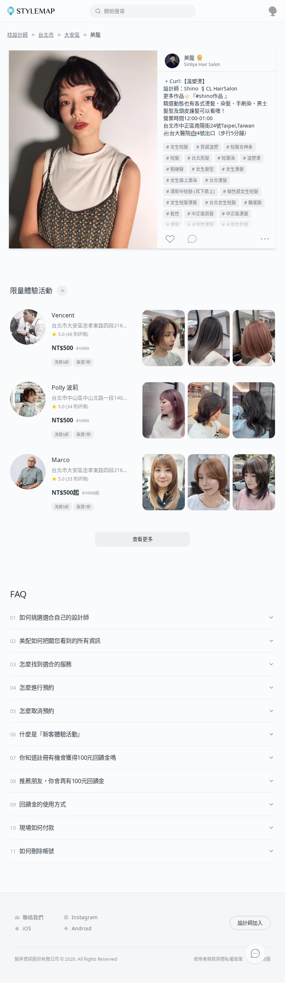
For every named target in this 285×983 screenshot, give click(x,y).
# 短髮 (172, 158)
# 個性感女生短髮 (240, 191)
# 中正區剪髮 (200, 214)
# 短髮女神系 (239, 147)
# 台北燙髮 (216, 180)
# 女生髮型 (203, 169)
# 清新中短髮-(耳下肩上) (190, 191)
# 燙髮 (172, 225)
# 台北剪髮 (198, 158)
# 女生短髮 (177, 147)
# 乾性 (172, 214)
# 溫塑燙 (252, 158)
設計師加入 (250, 922)
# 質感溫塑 (207, 147)
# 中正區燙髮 (235, 214)
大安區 (72, 34)
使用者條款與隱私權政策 (218, 959)
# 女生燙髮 (233, 169)
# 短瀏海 (226, 158)
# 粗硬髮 (175, 169)
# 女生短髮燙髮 (181, 202)
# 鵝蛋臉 (253, 202)
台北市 (46, 34)
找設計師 (17, 34)
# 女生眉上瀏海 (181, 180)
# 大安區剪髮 (235, 225)
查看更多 (142, 538)
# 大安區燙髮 (200, 225)
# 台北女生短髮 (220, 202)
